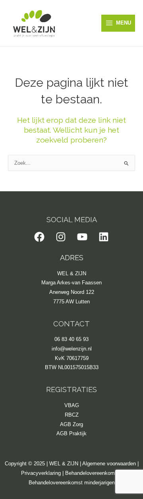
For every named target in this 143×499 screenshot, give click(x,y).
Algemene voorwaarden (109, 464)
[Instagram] (61, 237)
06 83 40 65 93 (71, 339)
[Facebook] (39, 237)
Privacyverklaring (41, 473)
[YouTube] (82, 237)
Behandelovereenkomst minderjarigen (72, 483)
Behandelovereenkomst (92, 473)
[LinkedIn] (104, 237)
